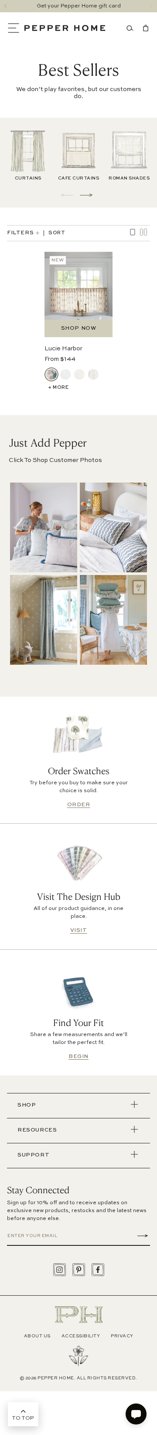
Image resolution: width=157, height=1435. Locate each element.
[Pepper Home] (65, 28)
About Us (37, 1336)
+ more (58, 387)
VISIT (78, 930)
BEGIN (78, 1056)
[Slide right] (151, 6)
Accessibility (80, 1336)
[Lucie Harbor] (51, 374)
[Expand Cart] (144, 28)
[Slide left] (5, 6)
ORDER (78, 804)
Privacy (122, 1336)
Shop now (78, 328)
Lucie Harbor (63, 349)
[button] (15, 28)
